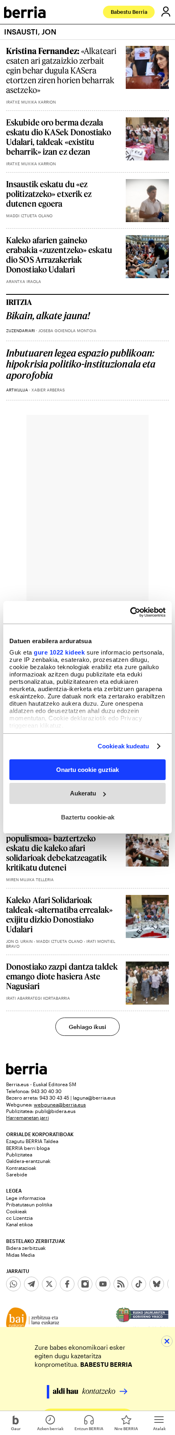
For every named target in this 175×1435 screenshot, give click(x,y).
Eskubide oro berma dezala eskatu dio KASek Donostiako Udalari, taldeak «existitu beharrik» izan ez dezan (58, 136)
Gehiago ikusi (87, 1026)
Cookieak (16, 1211)
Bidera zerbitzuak (26, 1248)
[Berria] (26, 1072)
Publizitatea (19, 1154)
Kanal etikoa (19, 1224)
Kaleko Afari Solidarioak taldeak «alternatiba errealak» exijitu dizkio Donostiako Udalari (59, 914)
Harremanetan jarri (27, 1117)
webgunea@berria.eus (60, 1104)
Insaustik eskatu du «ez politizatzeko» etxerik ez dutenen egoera (49, 193)
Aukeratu (83, 793)
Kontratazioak (21, 1168)
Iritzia (19, 302)
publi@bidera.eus (55, 1111)
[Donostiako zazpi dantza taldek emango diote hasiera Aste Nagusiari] (147, 983)
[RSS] (121, 1284)
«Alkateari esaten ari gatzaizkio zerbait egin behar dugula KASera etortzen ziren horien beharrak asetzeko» (61, 70)
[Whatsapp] (13, 1284)
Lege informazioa (25, 1198)
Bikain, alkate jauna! (48, 315)
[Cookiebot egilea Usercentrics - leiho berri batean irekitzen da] (130, 612)
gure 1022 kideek (59, 652)
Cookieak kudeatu (123, 746)
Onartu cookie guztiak (87, 769)
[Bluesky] (157, 1284)
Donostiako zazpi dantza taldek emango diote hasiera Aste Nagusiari (62, 976)
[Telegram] (31, 1284)
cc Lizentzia (19, 1218)
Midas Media (20, 1255)
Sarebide (16, 1174)
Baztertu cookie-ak (87, 817)
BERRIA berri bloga (28, 1148)
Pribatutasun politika (29, 1204)
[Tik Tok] (139, 1284)
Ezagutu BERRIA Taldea (32, 1141)
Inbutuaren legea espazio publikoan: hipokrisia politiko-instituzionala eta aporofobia (80, 364)
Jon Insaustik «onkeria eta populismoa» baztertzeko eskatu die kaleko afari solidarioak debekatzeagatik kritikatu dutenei (56, 847)
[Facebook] (67, 1284)
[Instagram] (85, 1284)
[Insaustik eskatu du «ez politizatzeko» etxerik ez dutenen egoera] (147, 200)
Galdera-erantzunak (28, 1161)
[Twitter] (49, 1284)
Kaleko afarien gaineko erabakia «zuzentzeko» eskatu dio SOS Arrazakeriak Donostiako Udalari (59, 254)
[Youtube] (103, 1284)
